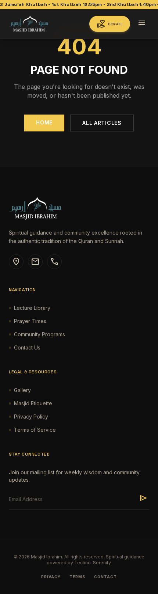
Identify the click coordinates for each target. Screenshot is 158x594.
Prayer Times (30, 321)
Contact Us (27, 347)
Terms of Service (35, 430)
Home (44, 122)
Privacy (51, 577)
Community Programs (39, 334)
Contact (105, 577)
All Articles (101, 123)
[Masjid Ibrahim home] (28, 24)
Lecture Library (32, 308)
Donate (110, 24)
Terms (77, 577)
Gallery (22, 390)
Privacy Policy (31, 416)
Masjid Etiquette (33, 403)
